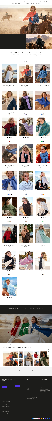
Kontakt (28, 381)
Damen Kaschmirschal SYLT (42, 165)
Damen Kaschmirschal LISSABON (9, 245)
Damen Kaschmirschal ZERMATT (26, 245)
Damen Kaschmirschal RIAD (26, 165)
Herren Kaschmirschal (17, 382)
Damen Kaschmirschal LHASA (26, 85)
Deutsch (43, 1)
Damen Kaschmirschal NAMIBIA (43, 112)
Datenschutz (28, 393)
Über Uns (28, 388)
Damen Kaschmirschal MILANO (9, 192)
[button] (9, 84)
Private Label (27, 3)
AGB (27, 391)
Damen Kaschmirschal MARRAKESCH (42, 192)
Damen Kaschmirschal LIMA (9, 165)
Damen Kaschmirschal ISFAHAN (9, 298)
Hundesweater (32, 3)
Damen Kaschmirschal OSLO (42, 245)
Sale (36, 3)
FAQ (27, 386)
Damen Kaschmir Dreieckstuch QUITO (9, 112)
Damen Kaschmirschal (17, 381)
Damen (13, 3)
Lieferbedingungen (29, 382)
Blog (27, 385)
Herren (16, 3)
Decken (19, 3)
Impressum (28, 392)
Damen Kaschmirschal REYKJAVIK (26, 192)
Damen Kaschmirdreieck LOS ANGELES (9, 85)
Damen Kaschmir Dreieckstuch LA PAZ (43, 85)
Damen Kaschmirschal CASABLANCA (26, 112)
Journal (39, 3)
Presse (28, 387)
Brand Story (23, 3)
